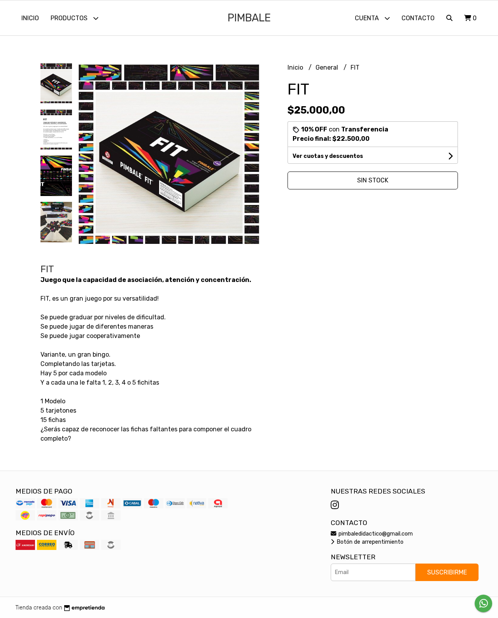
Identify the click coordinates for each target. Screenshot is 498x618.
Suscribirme (447, 572)
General (328, 67)
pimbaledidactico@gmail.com (375, 533)
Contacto (418, 18)
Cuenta (368, 18)
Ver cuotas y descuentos (328, 156)
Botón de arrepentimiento (369, 542)
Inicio (30, 18)
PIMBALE (249, 18)
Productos (70, 18)
